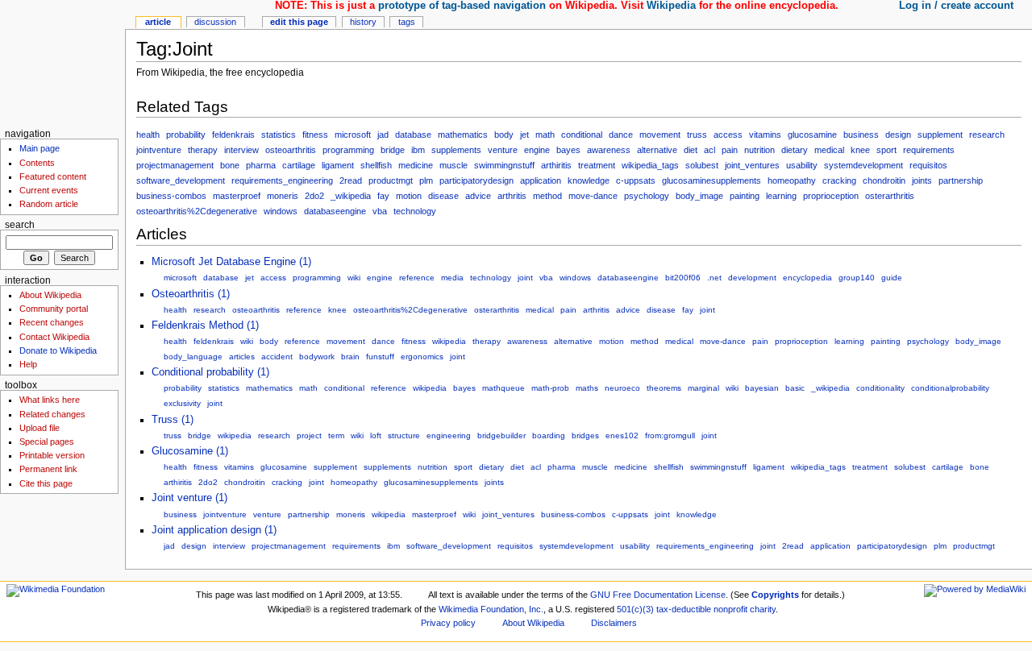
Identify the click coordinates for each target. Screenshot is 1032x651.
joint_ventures (752, 165)
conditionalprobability (950, 388)
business (861, 134)
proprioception (831, 196)
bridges (585, 435)
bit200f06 (683, 277)
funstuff (380, 356)
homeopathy (792, 180)
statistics (278, 134)
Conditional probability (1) (210, 372)
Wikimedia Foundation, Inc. (491, 609)
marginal (703, 388)
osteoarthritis (290, 150)
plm (426, 180)
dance (621, 134)
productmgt (390, 180)
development (752, 277)
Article (158, 22)
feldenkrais (233, 134)
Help (28, 364)
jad (383, 134)
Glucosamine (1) (190, 451)
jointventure (158, 150)
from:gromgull (670, 435)
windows (281, 211)
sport (886, 150)
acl (709, 150)
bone (229, 165)
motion (409, 196)
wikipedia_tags (650, 165)
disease (443, 196)
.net (714, 277)
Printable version (52, 455)
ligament (338, 165)
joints (922, 180)
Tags (406, 22)
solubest (701, 165)
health (148, 134)
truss (697, 134)
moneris (282, 196)
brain (350, 356)
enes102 (622, 435)
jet (524, 134)
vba (379, 211)
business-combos (171, 196)
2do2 (314, 196)
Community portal (53, 308)
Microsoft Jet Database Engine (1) (231, 261)
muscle (453, 165)
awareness (608, 150)
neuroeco (622, 388)
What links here (49, 399)
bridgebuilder (501, 435)
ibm (418, 150)
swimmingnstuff (504, 165)
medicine (415, 165)
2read (350, 180)
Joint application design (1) (214, 530)
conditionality (880, 388)
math (545, 134)
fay (383, 196)
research (987, 134)
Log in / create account (956, 5)
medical (829, 150)
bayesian (762, 388)
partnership (960, 180)
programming (348, 150)
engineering (449, 435)
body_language (193, 356)
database (413, 134)
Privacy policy (448, 623)
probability (186, 134)
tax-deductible (683, 609)
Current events (48, 190)
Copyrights (775, 594)
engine (537, 150)
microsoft (353, 134)
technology (414, 211)
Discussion (215, 22)
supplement (940, 134)
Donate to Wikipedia (58, 350)
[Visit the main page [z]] (62, 62)
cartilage (298, 165)
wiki (353, 277)
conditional (581, 134)
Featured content (52, 176)
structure (404, 435)
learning (781, 196)
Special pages (46, 441)
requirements (929, 150)
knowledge (589, 180)
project (309, 435)
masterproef (236, 196)
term (336, 435)
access (728, 134)
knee (860, 150)
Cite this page (46, 483)
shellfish (376, 165)
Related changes (52, 414)
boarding (548, 435)
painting (744, 196)
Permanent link (48, 469)
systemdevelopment (863, 165)
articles (242, 356)
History (363, 22)
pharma (261, 165)
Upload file (39, 428)
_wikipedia (351, 196)
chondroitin (884, 180)
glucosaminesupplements (711, 180)
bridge (393, 150)
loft (375, 435)
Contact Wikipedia (54, 337)
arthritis (511, 196)
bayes (568, 150)
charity (763, 609)
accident (277, 356)
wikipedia (449, 341)
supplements (456, 150)
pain (730, 150)
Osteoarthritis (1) (191, 294)
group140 (856, 277)
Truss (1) (173, 419)
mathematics (463, 134)
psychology (646, 196)
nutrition (759, 150)
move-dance (593, 196)
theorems (664, 388)
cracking (839, 180)
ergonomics (422, 356)
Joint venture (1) (189, 498)
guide (891, 277)
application (540, 180)
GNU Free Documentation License (658, 594)
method (547, 196)
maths (587, 388)
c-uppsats (635, 180)
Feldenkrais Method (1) (205, 325)
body (504, 134)
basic (795, 388)
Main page (39, 148)
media (452, 277)
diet (690, 150)
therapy (203, 150)
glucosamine (812, 134)
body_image (699, 196)
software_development (180, 180)
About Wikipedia (50, 295)
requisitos (928, 165)
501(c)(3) (635, 609)
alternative (657, 150)
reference (417, 277)
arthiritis (556, 165)
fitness (315, 134)
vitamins (765, 134)
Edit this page (299, 22)
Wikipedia (671, 5)
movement (659, 134)
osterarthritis (889, 196)
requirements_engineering (282, 180)
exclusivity (182, 403)
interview (241, 150)
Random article (48, 204)
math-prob (550, 388)
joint (525, 277)
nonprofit (730, 609)
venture (503, 150)
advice (478, 196)
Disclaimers (614, 623)
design (898, 134)
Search (20, 225)
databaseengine (335, 211)
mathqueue (503, 388)
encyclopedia (807, 277)
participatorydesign (476, 180)
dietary (794, 150)
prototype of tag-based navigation (462, 5)
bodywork (317, 356)
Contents (37, 163)
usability (802, 165)
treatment (596, 165)
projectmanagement (175, 165)
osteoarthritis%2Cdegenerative (196, 211)
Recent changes (51, 322)
